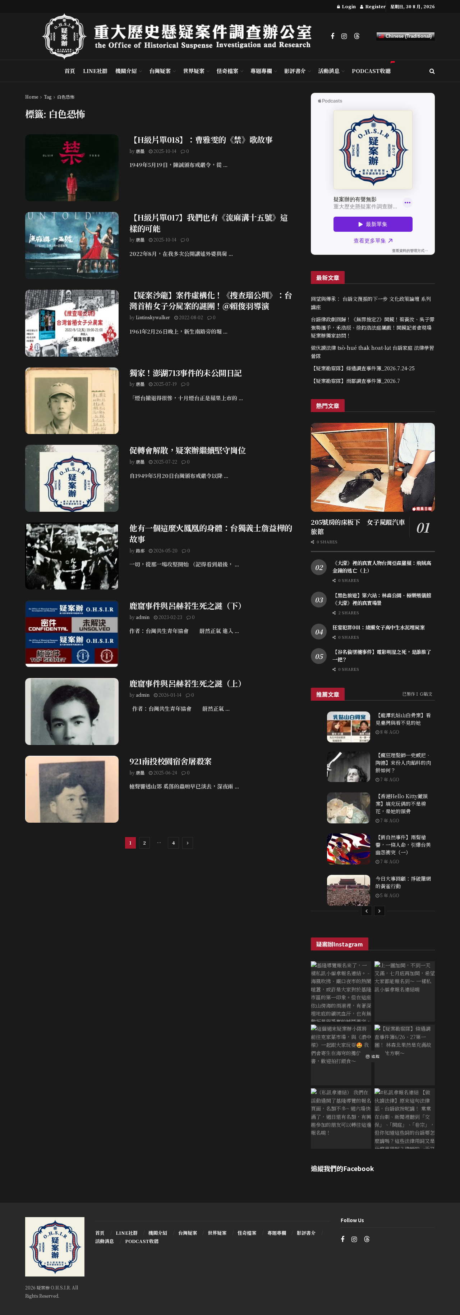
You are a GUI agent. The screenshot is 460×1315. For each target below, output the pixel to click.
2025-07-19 (164, 384)
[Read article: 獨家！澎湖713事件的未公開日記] (72, 400)
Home (31, 97)
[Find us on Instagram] (344, 36)
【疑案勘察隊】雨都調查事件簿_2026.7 (355, 380)
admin (143, 617)
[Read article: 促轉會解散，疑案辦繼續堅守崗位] (72, 478)
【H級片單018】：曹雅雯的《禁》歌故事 (200, 139)
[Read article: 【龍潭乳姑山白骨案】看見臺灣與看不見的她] (348, 726)
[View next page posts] (379, 911)
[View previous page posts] (366, 911)
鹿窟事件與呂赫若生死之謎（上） (187, 683)
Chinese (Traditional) (408, 36)
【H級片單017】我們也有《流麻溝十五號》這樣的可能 (208, 223)
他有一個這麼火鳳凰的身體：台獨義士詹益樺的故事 (210, 533)
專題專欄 (261, 70)
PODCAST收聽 (371, 70)
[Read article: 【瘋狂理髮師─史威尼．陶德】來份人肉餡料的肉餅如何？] (348, 766)
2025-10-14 (164, 151)
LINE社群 (95, 70)
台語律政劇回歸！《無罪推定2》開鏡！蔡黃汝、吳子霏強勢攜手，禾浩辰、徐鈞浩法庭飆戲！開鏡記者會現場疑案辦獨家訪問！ (372, 327)
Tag (47, 97)
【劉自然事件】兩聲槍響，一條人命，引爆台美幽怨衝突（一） (403, 844)
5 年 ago (389, 895)
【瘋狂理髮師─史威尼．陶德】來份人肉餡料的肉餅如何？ (403, 762)
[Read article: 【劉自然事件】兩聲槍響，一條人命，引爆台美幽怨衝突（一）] (348, 848)
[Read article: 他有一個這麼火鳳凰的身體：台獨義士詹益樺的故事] (72, 556)
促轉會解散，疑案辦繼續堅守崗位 (187, 450)
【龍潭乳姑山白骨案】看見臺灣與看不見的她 (403, 718)
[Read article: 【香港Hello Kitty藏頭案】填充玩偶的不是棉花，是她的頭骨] (348, 807)
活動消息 (329, 70)
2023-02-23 (169, 617)
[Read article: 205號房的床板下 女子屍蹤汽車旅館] (373, 467)
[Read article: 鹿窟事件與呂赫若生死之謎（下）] (72, 633)
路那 (140, 550)
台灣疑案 (160, 70)
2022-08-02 (190, 317)
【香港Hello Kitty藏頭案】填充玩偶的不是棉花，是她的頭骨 (402, 803)
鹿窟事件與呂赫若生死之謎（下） (187, 605)
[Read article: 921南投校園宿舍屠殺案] (72, 789)
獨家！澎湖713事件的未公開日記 (185, 372)
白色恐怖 (65, 97)
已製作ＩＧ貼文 (417, 694)
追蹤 (375, 1056)
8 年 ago (389, 732)
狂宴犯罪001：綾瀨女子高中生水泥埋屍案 (378, 627)
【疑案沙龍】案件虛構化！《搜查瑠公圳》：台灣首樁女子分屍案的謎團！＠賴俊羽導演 (210, 300)
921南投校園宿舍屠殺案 (170, 761)
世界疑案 (193, 70)
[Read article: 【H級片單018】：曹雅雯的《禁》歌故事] (72, 167)
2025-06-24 (164, 772)
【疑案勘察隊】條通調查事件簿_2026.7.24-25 (363, 368)
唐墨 (140, 151)
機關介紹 (126, 70)
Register (375, 6)
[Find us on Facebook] (332, 36)
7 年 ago (389, 779)
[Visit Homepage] (181, 36)
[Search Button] (432, 71)
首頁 (69, 70)
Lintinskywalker (153, 317)
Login (348, 6)
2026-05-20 (165, 550)
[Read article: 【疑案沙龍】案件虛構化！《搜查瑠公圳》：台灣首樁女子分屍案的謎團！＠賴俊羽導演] (72, 323)
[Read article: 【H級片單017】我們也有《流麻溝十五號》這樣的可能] (72, 245)
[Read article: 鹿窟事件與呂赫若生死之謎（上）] (72, 711)
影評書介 (295, 70)
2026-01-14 (169, 695)
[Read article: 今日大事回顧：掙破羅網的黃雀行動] (348, 890)
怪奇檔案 (227, 70)
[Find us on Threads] (357, 36)
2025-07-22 (164, 461)
